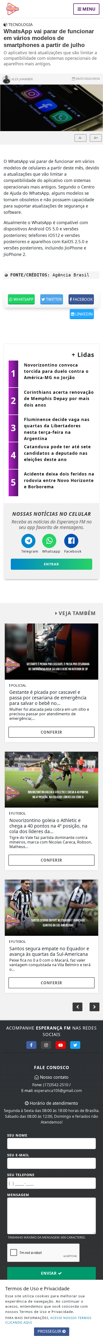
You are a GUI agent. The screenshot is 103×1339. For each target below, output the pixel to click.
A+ (96, 137)
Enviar (49, 1273)
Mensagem (18, 1194)
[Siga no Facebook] (31, 1045)
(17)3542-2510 (55, 1084)
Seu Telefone (20, 1174)
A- (80, 137)
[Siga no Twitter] (75, 1045)
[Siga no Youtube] (61, 1045)
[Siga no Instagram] (46, 1045)
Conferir (51, 732)
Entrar (51, 564)
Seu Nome (17, 1135)
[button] (94, 1007)
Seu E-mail (18, 1155)
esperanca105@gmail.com (58, 1090)
